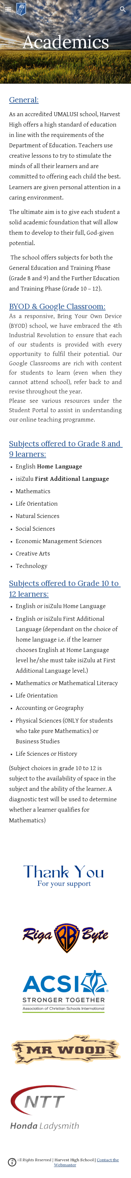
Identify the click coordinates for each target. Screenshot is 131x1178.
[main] (65, 41)
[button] (8, 9)
